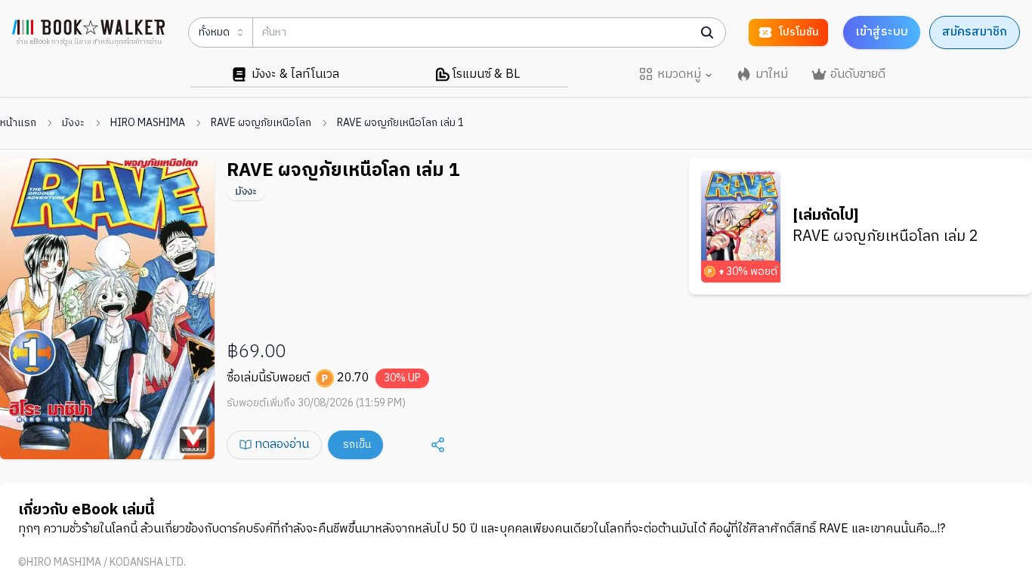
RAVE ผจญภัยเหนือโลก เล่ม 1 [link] (400, 123)
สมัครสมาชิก (974, 32)
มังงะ (73, 123)
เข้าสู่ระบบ (881, 32)
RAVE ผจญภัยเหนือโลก (261, 123)
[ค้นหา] (707, 32)
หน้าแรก (18, 123)
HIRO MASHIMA (147, 123)
